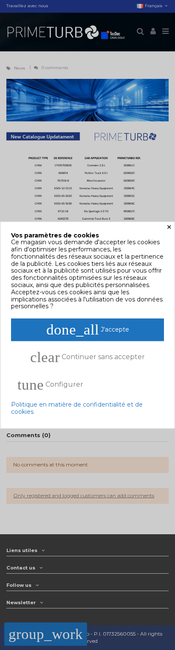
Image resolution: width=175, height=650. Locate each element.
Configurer (50, 385)
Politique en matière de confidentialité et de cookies (77, 409)
